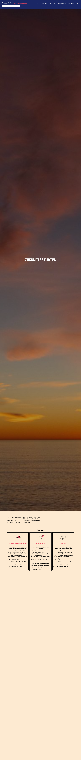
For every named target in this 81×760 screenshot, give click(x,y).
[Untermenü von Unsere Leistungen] (46, 3)
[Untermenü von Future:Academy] (65, 3)
